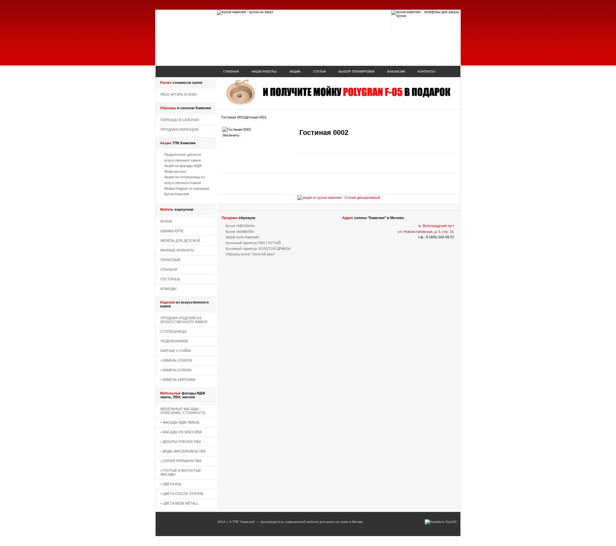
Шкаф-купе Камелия (242, 237)
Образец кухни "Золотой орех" (251, 254)
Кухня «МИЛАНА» (240, 226)
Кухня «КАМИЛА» (240, 231)
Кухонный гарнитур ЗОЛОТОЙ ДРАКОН (258, 249)
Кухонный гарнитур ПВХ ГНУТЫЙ (253, 243)
